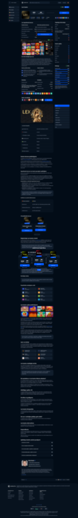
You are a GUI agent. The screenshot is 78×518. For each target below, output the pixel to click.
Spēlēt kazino (25, 265)
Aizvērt (39, 269)
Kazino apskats (25, 267)
